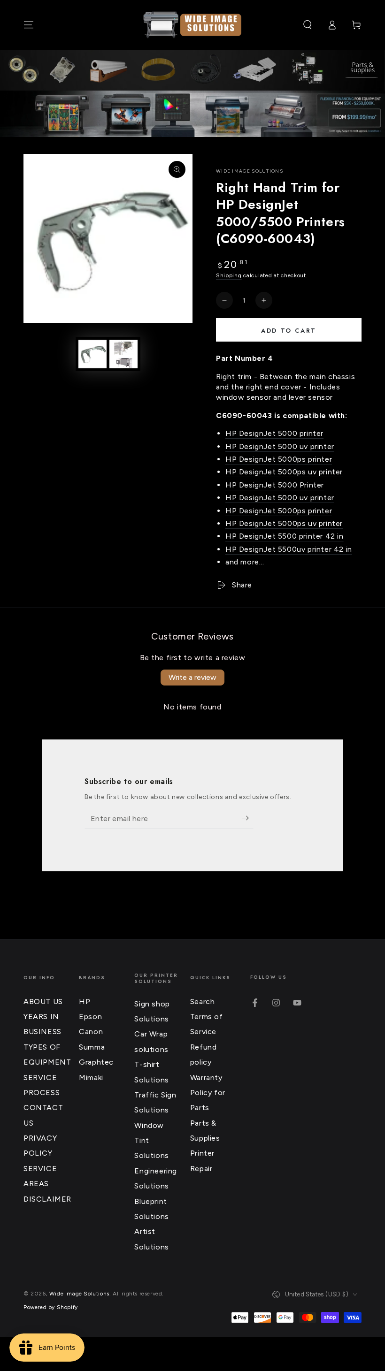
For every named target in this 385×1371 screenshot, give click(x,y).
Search (202, 1001)
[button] (307, 25)
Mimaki (91, 1077)
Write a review (192, 677)
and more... (244, 561)
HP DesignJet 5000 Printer (274, 484)
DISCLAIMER (47, 1199)
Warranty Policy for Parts (207, 1092)
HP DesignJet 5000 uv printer (279, 446)
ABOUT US (43, 1001)
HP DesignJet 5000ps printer (278, 459)
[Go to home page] (192, 25)
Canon (91, 1031)
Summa (92, 1047)
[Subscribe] (248, 818)
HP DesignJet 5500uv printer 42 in (288, 549)
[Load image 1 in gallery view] (92, 354)
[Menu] (28, 25)
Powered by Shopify (50, 1307)
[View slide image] (192, 114)
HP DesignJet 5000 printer (274, 433)
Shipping (229, 275)
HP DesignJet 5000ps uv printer (284, 471)
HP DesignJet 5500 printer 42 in (284, 536)
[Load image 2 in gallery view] (123, 354)
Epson (90, 1016)
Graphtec (96, 1062)
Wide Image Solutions (249, 171)
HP (84, 1001)
